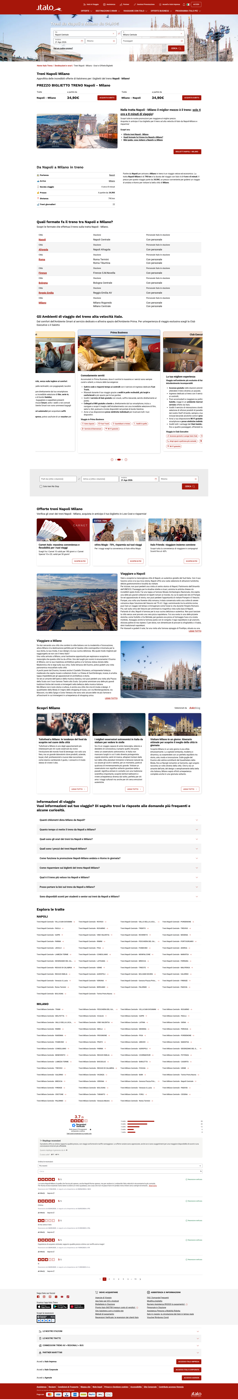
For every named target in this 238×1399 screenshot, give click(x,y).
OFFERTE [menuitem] (85, 11)
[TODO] (67, 1150)
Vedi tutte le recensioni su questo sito (79, 1133)
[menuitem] (183, 4)
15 (135, 1279)
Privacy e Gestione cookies (116, 1387)
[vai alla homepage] (49, 7)
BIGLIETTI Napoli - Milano (187, 152)
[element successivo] (125, 459)
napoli (42, 239)
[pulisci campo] (113, 33)
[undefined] (90, 1129)
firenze (43, 272)
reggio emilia (46, 292)
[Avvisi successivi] (140, 1279)
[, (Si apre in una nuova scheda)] (44, 1296)
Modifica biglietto (154, 1301)
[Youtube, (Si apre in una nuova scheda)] (61, 1296)
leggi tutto (153, 1186)
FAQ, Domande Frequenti (158, 1297)
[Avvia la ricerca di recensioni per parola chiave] (201, 1171)
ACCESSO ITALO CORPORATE (188, 1370)
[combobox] (83, 34)
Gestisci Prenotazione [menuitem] (146, 4)
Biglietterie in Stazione (105, 1304)
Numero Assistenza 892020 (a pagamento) (166, 1304)
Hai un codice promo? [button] (63, 48)
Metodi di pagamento (104, 1314)
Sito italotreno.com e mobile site (109, 1311)
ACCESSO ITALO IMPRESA (189, 1362)
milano (42, 302)
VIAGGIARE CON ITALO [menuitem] (133, 11)
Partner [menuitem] (126, 4)
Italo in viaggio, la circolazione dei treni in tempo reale (170, 1314)
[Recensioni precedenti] (100, 1279)
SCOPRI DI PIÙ (81, 561)
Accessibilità (136, 1387)
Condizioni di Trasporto (68, 1387)
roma (42, 259)
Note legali (97, 1387)
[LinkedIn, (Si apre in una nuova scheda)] (50, 1296)
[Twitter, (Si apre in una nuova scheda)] (56, 1296)
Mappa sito (85, 1387)
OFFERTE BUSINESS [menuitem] (160, 11)
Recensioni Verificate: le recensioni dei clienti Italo (117, 1317)
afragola (43, 249)
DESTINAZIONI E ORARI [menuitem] (106, 11)
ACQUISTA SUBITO (108, 98)
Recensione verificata (195, 1179)
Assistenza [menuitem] (111, 4)
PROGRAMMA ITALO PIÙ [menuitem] (186, 11)
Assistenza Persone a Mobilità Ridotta (163, 1311)
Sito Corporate (150, 1387)
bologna (43, 282)
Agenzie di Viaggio (103, 1297)
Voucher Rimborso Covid (158, 1317)
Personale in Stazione (156, 1307)
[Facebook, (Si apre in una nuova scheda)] (38, 1296)
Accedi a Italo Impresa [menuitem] (171, 4)
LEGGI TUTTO (195, 631)
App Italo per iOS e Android (107, 1301)
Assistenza (41, 1387)
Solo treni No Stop (51, 486)
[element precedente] (112, 459)
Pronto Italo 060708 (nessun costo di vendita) (115, 1307)
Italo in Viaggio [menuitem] (93, 4)
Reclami (52, 1387)
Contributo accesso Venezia (171, 1387)
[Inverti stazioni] (119, 33)
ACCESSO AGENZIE (192, 1378)
